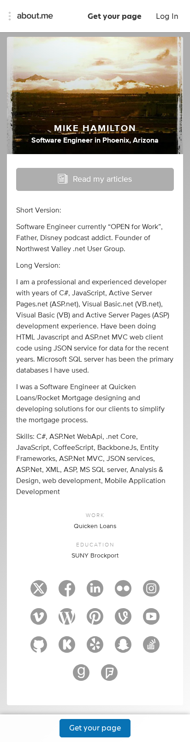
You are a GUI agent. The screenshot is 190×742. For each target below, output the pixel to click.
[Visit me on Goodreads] (81, 677)
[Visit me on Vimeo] (38, 620)
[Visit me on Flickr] (123, 592)
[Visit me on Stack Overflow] (151, 649)
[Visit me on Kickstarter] (67, 649)
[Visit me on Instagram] (151, 592)
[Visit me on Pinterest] (95, 620)
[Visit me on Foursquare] (109, 677)
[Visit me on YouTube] (151, 620)
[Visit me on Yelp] (95, 649)
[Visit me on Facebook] (67, 592)
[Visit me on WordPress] (67, 620)
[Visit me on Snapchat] (123, 649)
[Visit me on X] (38, 592)
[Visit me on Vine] (123, 620)
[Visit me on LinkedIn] (95, 592)
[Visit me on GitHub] (38, 649)
